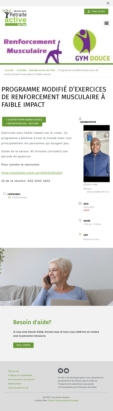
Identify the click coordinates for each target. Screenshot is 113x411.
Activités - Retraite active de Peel (36, 70)
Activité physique (19, 197)
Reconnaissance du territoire (21, 379)
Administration (14, 383)
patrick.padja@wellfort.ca (98, 192)
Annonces (82, 3)
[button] (108, 3)
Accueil (9, 70)
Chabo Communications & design (63, 400)
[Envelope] (66, 370)
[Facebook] (60, 370)
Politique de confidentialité (20, 375)
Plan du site (13, 371)
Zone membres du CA (18, 388)
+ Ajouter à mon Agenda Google (24, 119)
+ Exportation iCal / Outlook (22, 123)
